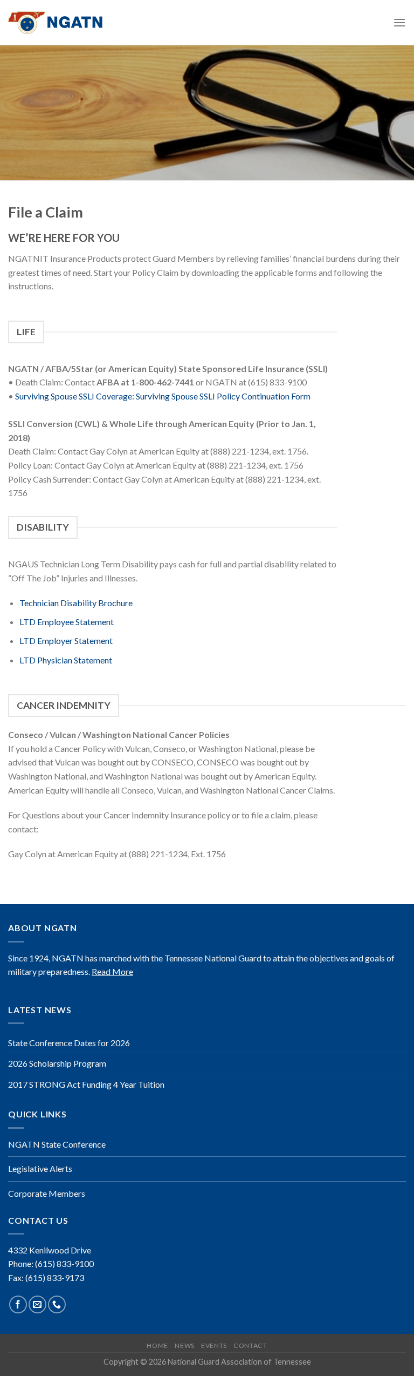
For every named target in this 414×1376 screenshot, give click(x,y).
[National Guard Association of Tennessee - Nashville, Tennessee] (62, 22)
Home (157, 1345)
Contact (250, 1345)
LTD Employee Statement (66, 621)
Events (214, 1345)
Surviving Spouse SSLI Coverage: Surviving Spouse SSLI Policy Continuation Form (163, 396)
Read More (112, 971)
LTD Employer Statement (66, 640)
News (184, 1345)
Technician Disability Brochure (76, 603)
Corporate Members (46, 1193)
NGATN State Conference (57, 1144)
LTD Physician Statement (65, 660)
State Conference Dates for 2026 (69, 1043)
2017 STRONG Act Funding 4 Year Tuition (86, 1084)
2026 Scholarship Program (57, 1063)
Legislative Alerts (40, 1168)
